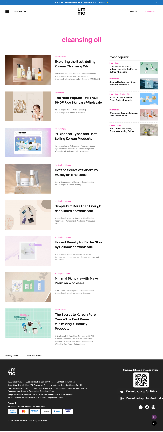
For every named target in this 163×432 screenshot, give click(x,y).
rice (70, 110)
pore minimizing (73, 341)
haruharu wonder (73, 79)
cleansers (75, 146)
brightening (89, 218)
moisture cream (75, 293)
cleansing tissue (88, 146)
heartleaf (60, 79)
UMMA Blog (20, 11)
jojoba (84, 257)
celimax (88, 254)
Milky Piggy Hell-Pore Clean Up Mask (70, 336)
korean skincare (89, 74)
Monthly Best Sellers (63, 165)
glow (58, 182)
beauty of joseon (73, 74)
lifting (78, 185)
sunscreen (66, 182)
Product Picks (60, 57)
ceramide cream (78, 112)
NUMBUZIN (95, 79)
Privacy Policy (11, 356)
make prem (73, 290)
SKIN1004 (60, 74)
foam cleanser (74, 257)
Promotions (59, 93)
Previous (7, 2)
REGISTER (150, 11)
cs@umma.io (70, 382)
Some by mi (61, 151)
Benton (59, 339)
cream (71, 185)
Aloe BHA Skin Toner (64, 344)
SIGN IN (133, 11)
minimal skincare (87, 290)
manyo (86, 79)
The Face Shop (85, 76)
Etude (79, 339)
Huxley (76, 182)
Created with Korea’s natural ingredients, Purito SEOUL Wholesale (123, 69)
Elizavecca (60, 341)
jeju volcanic (80, 344)
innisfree (88, 339)
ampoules (78, 254)
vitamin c (91, 221)
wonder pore (88, 341)
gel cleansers (61, 149)
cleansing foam (62, 112)
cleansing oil (61, 76)
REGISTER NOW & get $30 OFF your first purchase (81, 2)
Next (156, 2)
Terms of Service (33, 356)
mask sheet (61, 290)
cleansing (72, 76)
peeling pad (94, 257)
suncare (87, 293)
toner (58, 224)
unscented (71, 221)
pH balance (60, 257)
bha (70, 254)
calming (81, 221)
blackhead (60, 260)
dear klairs (60, 221)
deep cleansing (88, 182)
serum (71, 218)
